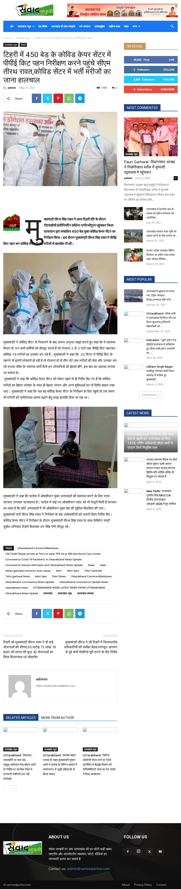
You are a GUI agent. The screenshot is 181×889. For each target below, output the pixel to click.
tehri (59, 570)
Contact (161, 885)
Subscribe (167, 89)
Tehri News (59, 576)
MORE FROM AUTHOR (57, 718)
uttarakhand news (16, 587)
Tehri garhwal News (17, 576)
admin (12, 87)
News (91, 565)
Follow (168, 69)
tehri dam (73, 570)
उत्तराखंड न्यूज (24, 26)
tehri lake (41, 576)
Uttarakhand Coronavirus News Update (29, 582)
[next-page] (14, 788)
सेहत (126, 26)
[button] (172, 26)
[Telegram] (80, 98)
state (103, 565)
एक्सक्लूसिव (100, 26)
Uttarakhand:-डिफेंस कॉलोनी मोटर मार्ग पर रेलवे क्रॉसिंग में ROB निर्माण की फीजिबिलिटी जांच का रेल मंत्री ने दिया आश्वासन (99, 764)
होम (11, 26)
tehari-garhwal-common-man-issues (28, 570)
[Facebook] (36, 98)
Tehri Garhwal (93, 570)
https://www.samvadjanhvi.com (55, 685)
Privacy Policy (143, 885)
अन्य (135, 26)
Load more (149, 395)
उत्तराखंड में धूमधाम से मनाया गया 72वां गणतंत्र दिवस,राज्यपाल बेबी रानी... (160, 295)
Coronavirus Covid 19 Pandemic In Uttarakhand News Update (43, 559)
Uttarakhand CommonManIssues (91, 576)
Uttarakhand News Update (21, 593)
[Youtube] (160, 852)
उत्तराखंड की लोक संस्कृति (63, 26)
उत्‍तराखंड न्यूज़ (65, 593)
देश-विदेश (42, 26)
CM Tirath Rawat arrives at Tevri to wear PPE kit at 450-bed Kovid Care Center (53, 553)
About (126, 885)
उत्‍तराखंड (48, 593)
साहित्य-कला (114, 26)
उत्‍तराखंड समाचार (85, 593)
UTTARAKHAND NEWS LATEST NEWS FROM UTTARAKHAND (69, 587)
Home (7, 38)
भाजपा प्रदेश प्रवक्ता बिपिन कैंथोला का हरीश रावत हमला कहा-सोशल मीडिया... (160, 255)
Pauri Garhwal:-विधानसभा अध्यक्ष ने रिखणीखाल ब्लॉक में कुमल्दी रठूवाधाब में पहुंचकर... (149, 167)
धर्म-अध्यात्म (84, 26)
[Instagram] (138, 851)
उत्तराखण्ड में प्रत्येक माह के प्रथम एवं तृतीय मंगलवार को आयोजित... (160, 213)
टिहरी (23, 44)
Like (171, 59)
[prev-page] (6, 788)
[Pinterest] (58, 98)
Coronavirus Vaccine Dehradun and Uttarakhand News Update (44, 565)
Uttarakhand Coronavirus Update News (83, 582)
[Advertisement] (60, 199)
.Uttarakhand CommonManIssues (37, 548)
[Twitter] (47, 98)
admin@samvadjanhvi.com (88, 868)
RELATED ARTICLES (21, 718)
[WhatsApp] (69, 98)
